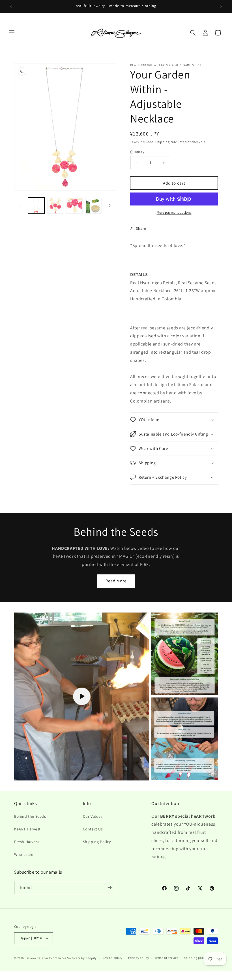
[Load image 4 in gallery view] (93, 206)
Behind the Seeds (30, 816)
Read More (116, 580)
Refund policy (112, 958)
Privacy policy (138, 958)
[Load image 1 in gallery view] (36, 206)
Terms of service (166, 958)
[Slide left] (20, 205)
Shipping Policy (97, 841)
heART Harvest (27, 829)
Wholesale (23, 854)
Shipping (162, 142)
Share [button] (141, 228)
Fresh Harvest (26, 841)
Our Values (93, 816)
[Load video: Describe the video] (81, 696)
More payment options (174, 212)
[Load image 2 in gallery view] (55, 206)
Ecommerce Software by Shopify (73, 958)
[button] (12, 33)
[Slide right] (110, 205)
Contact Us (93, 829)
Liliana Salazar (37, 958)
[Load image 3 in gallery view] (74, 206)
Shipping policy (195, 958)
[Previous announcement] (11, 6)
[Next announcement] (221, 6)
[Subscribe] (109, 887)
